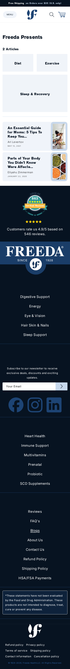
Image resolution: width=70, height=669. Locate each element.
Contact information (18, 656)
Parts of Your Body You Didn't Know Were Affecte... (24, 162)
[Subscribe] (61, 386)
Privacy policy (35, 644)
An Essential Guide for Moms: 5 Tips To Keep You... (25, 132)
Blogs (35, 531)
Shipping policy (40, 650)
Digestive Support (35, 297)
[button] (10, 14)
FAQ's (35, 521)
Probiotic (35, 474)
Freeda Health (30, 663)
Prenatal (35, 465)
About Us (35, 540)
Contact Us (35, 550)
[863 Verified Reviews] (35, 217)
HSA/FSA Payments (35, 578)
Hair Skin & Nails (35, 325)
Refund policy (14, 644)
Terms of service (16, 650)
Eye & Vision (35, 316)
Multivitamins (35, 455)
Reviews (35, 512)
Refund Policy (35, 559)
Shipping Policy (35, 569)
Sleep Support (35, 335)
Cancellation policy (46, 656)
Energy (35, 306)
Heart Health (35, 436)
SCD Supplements (35, 484)
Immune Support (35, 446)
